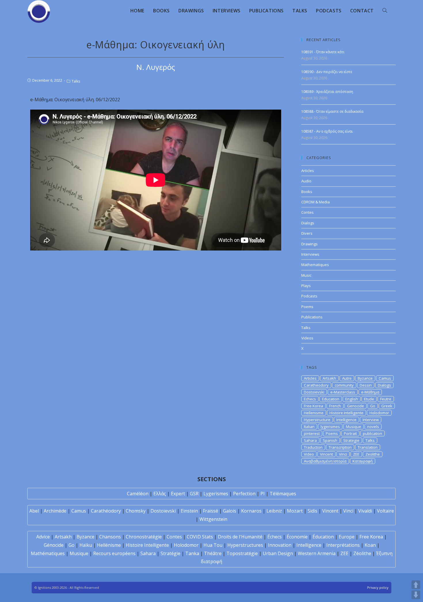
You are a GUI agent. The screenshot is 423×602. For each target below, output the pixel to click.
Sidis (312, 511)
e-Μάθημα (370, 392)
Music (306, 275)
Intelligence (346, 419)
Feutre (385, 399)
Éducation (323, 537)
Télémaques (283, 493)
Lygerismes (215, 493)
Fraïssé (210, 511)
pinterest (312, 433)
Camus (385, 378)
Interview (371, 419)
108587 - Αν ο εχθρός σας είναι (327, 131)
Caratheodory (316, 385)
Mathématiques (48, 553)
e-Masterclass (342, 392)
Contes (307, 212)
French (335, 405)
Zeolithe (372, 454)
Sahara (310, 440)
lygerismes (330, 426)
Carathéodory (106, 511)
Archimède (55, 511)
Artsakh (329, 378)
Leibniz (274, 511)
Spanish (330, 440)
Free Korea (313, 405)
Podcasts (309, 296)
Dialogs (307, 222)
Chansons (110, 537)
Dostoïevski (163, 511)
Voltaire (385, 511)
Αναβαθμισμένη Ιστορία (325, 461)
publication (372, 433)
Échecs (274, 537)
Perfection (244, 493)
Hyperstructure (317, 419)
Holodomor (379, 412)
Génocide (54, 545)
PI (262, 493)
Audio (306, 181)
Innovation (279, 545)
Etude (369, 399)
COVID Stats (200, 537)
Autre (347, 378)
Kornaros (251, 511)
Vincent (326, 454)
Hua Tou (212, 545)
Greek (386, 405)
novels (373, 426)
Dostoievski (314, 392)
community (344, 385)
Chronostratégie (144, 537)
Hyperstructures (245, 545)
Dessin (366, 385)
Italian (309, 426)
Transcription (340, 447)
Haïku (85, 545)
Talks (76, 81)
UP (415, 584)
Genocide (355, 405)
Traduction (313, 447)
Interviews (310, 254)
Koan (370, 545)
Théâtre (213, 553)
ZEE (356, 454)
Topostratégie (242, 553)
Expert (178, 493)
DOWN (415, 594)
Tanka (192, 553)
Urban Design (278, 553)
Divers (307, 233)
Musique (353, 426)
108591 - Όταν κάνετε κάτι (322, 51)
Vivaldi (365, 511)
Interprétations (343, 545)
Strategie (351, 440)
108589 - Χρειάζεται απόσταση (327, 91)
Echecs (310, 399)
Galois (229, 511)
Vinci (343, 454)
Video (309, 454)
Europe (347, 537)
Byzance (365, 378)
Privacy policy (377, 587)
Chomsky (136, 511)
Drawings (309, 243)
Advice (43, 537)
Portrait (350, 433)
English (351, 399)
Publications (312, 317)
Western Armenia (317, 553)
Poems (307, 306)
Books (306, 191)
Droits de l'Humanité (240, 537)
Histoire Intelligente (346, 412)
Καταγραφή (362, 461)
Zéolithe (362, 553)
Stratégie (170, 553)
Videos (307, 338)
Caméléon (137, 493)
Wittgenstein (213, 519)
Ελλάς (159, 493)
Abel (34, 511)
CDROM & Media (315, 202)
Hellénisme (109, 545)
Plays (306, 285)
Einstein (189, 511)
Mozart (295, 511)
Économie (297, 537)
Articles (307, 170)
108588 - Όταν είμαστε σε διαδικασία (332, 111)
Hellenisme (313, 412)
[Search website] (384, 10)
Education (330, 399)
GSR (194, 493)
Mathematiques (315, 264)
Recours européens (114, 553)
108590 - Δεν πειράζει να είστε (326, 71)
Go (372, 405)
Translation (368, 447)
